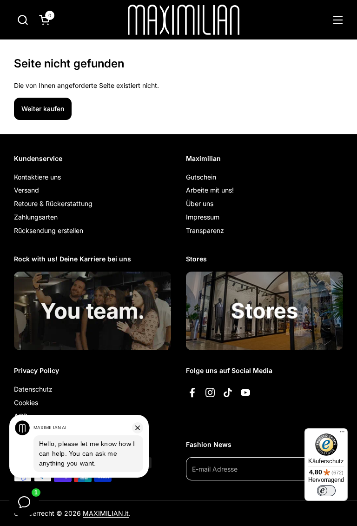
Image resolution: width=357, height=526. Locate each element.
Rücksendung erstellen (48, 230)
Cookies (26, 402)
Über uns (199, 203)
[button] (22, 20)
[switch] (326, 490)
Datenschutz (33, 389)
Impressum (202, 217)
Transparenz (205, 230)
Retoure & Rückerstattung (53, 203)
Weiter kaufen (42, 109)
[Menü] (342, 433)
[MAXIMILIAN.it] (184, 20)
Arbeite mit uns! (210, 190)
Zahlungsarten (36, 217)
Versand (26, 190)
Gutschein (201, 177)
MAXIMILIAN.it (106, 513)
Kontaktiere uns (37, 177)
